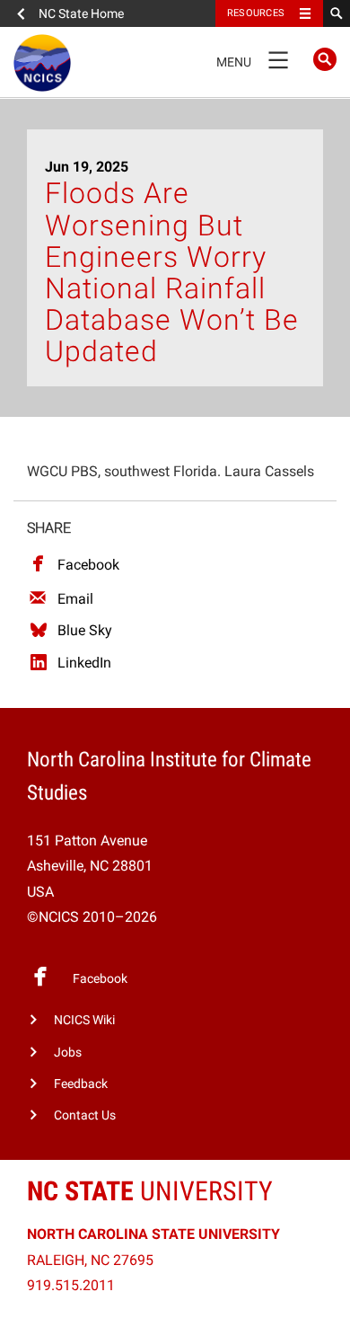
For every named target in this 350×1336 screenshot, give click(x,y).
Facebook (88, 564)
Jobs (68, 1052)
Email (75, 598)
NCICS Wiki (84, 1020)
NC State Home (81, 13)
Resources (255, 13)
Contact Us (85, 1115)
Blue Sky (84, 630)
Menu (252, 58)
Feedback (81, 1084)
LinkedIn (84, 662)
